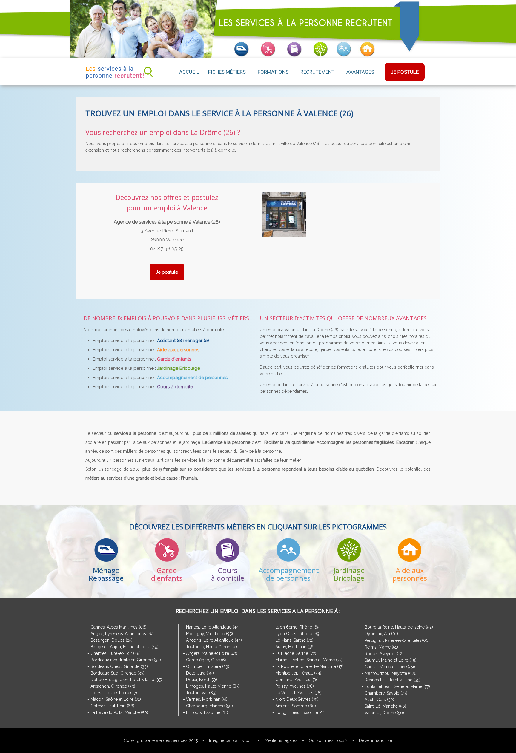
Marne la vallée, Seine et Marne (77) (309, 659)
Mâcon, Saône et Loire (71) (115, 699)
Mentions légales (281, 740)
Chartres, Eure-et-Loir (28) (115, 653)
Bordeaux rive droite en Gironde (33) (125, 659)
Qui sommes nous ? (328, 740)
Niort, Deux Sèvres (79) (297, 699)
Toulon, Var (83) (201, 692)
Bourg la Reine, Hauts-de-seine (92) (399, 627)
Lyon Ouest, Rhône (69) (298, 633)
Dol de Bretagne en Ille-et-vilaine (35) (126, 679)
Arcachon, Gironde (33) (112, 686)
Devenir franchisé (375, 740)
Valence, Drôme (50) (384, 712)
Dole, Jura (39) (200, 673)
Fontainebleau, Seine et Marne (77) (397, 686)
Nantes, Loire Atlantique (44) (213, 627)
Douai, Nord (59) (201, 679)
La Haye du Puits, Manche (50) (119, 712)
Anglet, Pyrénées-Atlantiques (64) (122, 633)
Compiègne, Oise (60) (207, 659)
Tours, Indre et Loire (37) (113, 692)
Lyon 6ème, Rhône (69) (298, 627)
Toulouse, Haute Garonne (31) (214, 646)
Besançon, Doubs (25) (111, 640)
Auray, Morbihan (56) (295, 646)
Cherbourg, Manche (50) (209, 705)
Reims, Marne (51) (381, 647)
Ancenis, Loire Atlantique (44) (214, 640)
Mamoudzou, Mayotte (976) (391, 673)
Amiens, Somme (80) (295, 705)
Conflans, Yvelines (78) (297, 679)
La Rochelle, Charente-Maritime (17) (309, 666)
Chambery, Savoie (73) (386, 693)
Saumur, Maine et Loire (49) (391, 660)
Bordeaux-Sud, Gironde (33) (117, 673)
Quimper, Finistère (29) (207, 666)
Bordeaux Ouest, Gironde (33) (119, 666)
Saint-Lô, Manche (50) (385, 706)
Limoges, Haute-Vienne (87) (212, 686)
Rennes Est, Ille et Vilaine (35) (392, 679)
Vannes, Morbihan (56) (207, 699)
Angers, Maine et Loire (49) (211, 653)
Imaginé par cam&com (231, 740)
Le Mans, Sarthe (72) (294, 640)
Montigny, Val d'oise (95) (209, 633)
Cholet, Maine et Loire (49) (390, 666)
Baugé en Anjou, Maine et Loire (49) (124, 646)
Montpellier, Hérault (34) (298, 673)
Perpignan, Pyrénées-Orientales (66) (397, 640)
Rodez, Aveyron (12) (384, 653)
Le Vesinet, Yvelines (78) (298, 692)
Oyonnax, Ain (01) (381, 633)
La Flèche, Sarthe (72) (295, 653)
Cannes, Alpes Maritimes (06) (118, 627)
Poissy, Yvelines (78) (294, 686)
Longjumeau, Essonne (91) (300, 712)
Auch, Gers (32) (379, 699)
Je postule (167, 272)
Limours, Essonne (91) (207, 712)
